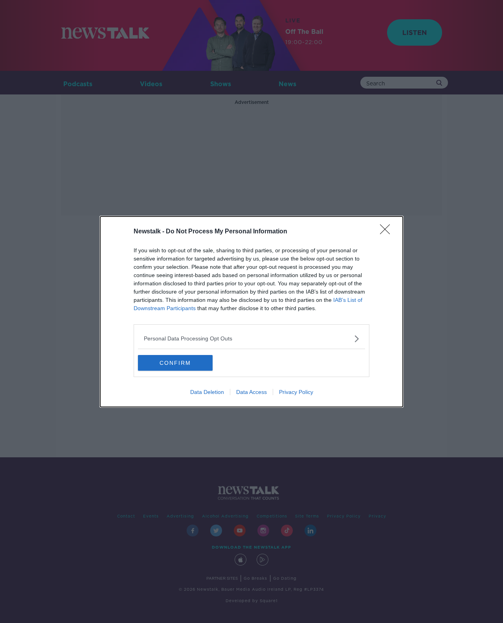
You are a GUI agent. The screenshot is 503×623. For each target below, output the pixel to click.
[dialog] (251, 311)
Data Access (251, 392)
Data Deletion (207, 392)
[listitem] (251, 339)
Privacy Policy (296, 392)
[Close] (387, 231)
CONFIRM (175, 363)
